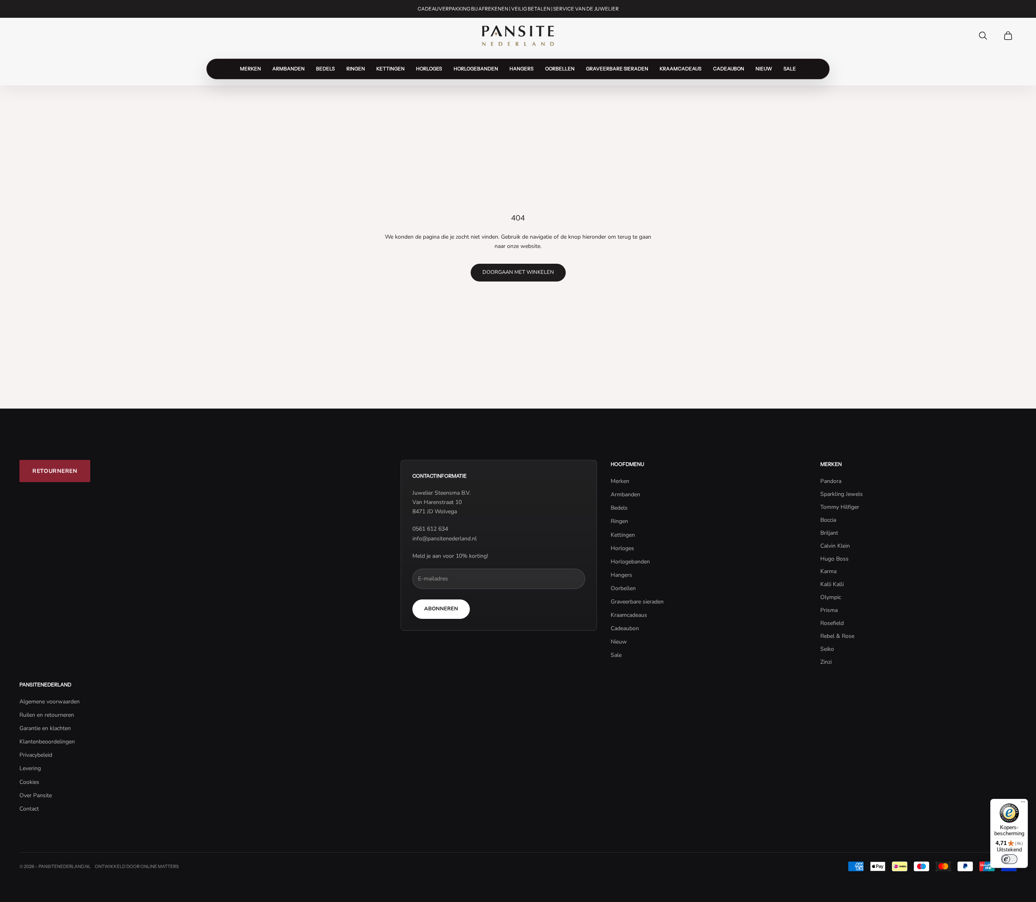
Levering (30, 768)
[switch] (1009, 859)
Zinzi (826, 662)
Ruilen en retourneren (46, 715)
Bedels (325, 69)
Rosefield (832, 623)
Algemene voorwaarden (49, 701)
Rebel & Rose (837, 636)
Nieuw (764, 69)
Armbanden (288, 69)
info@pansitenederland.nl (444, 538)
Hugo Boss (834, 559)
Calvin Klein (835, 546)
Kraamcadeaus (680, 69)
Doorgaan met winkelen (518, 272)
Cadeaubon (728, 69)
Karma (828, 571)
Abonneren (441, 608)
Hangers (521, 69)
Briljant (829, 533)
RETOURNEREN (54, 471)
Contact (29, 809)
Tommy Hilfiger (839, 507)
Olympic (830, 597)
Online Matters (159, 866)
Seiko (827, 649)
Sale (789, 69)
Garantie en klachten (45, 728)
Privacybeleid (35, 755)
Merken (250, 69)
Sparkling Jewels (841, 494)
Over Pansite (35, 795)
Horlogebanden (476, 69)
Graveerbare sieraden (617, 69)
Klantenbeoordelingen (47, 741)
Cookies (29, 782)
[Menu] (1023, 804)
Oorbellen (560, 69)
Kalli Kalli (832, 584)
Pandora (830, 481)
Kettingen (390, 69)
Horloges (429, 69)
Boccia (828, 520)
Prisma (829, 610)
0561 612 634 (430, 529)
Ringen (355, 69)
